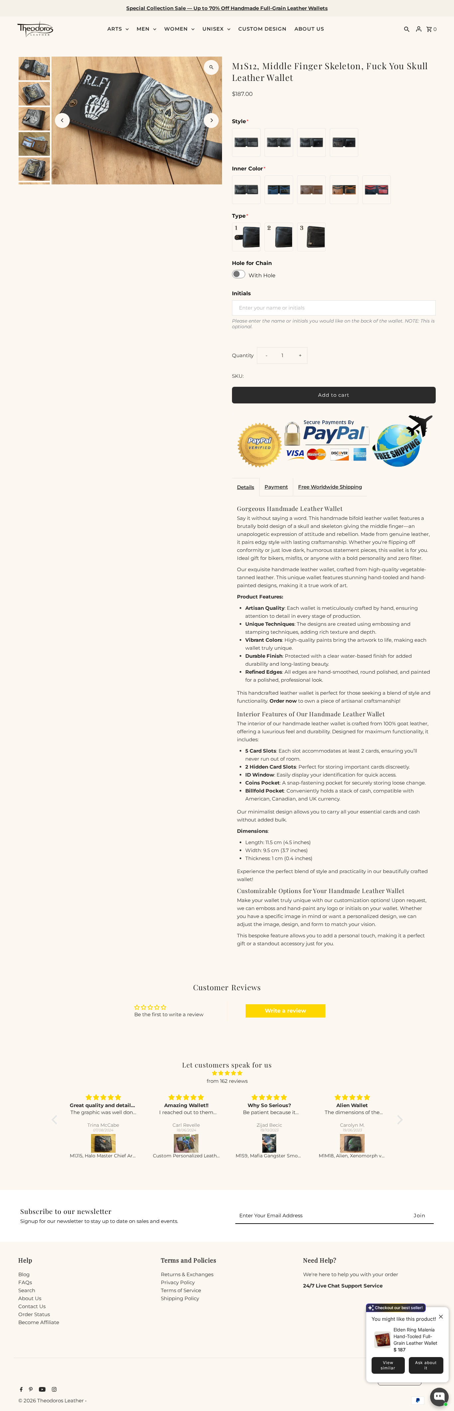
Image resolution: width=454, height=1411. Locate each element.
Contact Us (32, 1306)
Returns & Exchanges (187, 1274)
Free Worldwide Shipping (330, 487)
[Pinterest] (30, 1390)
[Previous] (62, 120)
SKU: (238, 376)
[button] (55, 1119)
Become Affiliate (38, 1322)
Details (245, 487)
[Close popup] (438, 1313)
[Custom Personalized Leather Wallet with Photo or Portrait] (186, 1143)
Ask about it (426, 1365)
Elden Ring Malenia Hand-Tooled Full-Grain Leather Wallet (415, 1336)
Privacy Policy (178, 1282)
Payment (276, 487)
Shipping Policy (180, 1298)
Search (26, 1290)
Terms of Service (181, 1290)
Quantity (243, 355)
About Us (29, 1298)
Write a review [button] (285, 1011)
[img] (227, 1073)
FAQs (25, 1282)
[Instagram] (53, 1390)
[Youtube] (41, 1390)
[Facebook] (20, 1390)
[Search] (406, 29)
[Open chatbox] (439, 1397)
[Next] (211, 120)
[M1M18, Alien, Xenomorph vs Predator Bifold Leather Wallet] (352, 1143)
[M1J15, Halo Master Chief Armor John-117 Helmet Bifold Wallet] (103, 1143)
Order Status (34, 1314)
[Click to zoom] (211, 67)
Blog (24, 1274)
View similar (388, 1365)
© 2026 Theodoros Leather (51, 1400)
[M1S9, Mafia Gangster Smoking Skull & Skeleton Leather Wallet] (269, 1143)
